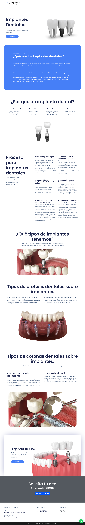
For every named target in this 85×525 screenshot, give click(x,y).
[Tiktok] (67, 511)
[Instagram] (64, 511)
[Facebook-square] (61, 511)
